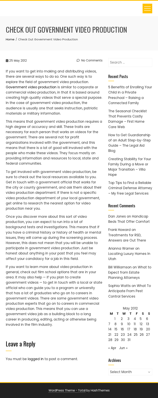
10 (128, 324)
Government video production (31, 87)
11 (135, 324)
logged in (36, 359)
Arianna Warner (121, 248)
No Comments (92, 60)
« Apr (112, 348)
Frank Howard (119, 229)
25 (136, 334)
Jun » (123, 348)
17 (128, 329)
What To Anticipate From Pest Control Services (129, 290)
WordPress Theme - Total (67, 390)
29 (116, 340)
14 (110, 329)
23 (123, 334)
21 (109, 334)
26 (142, 334)
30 (123, 340)
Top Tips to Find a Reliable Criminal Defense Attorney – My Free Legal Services (130, 188)
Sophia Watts (119, 285)
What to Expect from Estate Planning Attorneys (129, 272)
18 (135, 329)
